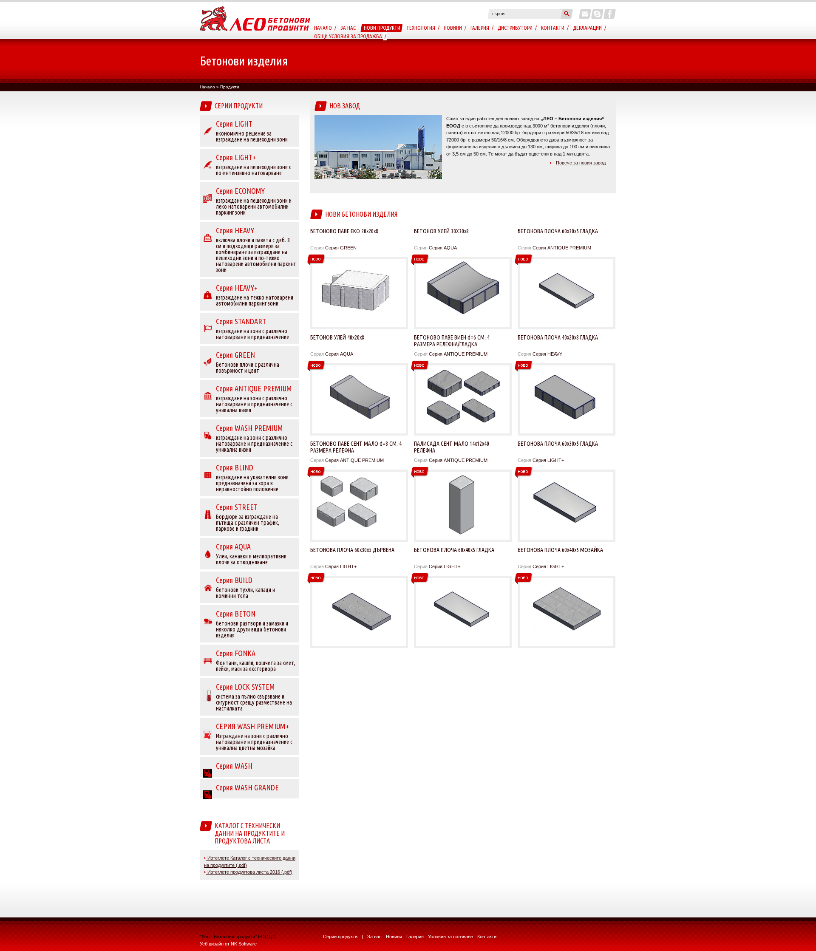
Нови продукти (382, 28)
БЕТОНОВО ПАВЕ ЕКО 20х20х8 (344, 231)
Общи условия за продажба (348, 36)
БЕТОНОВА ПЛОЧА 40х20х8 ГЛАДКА (558, 337)
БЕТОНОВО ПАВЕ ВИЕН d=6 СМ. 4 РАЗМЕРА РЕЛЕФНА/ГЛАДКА (452, 341)
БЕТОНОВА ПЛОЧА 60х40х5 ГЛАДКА (454, 549)
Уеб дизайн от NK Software (228, 943)
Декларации (587, 28)
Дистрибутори (515, 28)
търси (498, 13)
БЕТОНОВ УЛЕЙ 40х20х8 (337, 337)
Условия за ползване (450, 936)
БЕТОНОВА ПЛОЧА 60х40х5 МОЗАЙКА (560, 549)
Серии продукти (340, 936)
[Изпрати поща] (585, 14)
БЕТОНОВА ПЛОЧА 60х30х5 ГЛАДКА (558, 231)
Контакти (552, 28)
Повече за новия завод (581, 162)
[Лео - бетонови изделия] (255, 37)
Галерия (479, 28)
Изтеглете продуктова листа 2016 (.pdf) (249, 872)
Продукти (229, 87)
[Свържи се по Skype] (597, 14)
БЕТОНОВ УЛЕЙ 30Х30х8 (441, 231)
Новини (453, 28)
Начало (323, 28)
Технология (420, 28)
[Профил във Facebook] (610, 14)
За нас (348, 28)
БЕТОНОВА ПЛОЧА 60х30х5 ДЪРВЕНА (352, 549)
